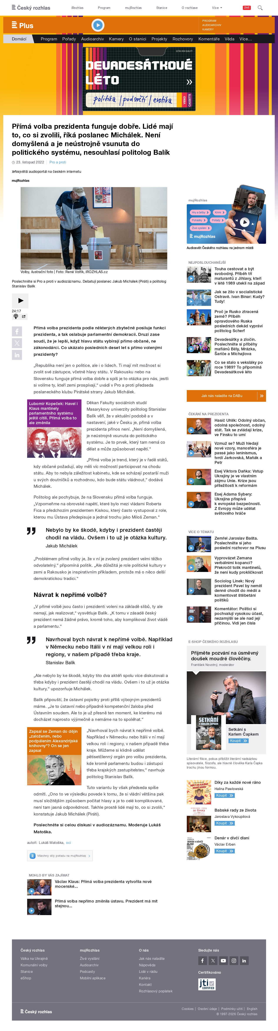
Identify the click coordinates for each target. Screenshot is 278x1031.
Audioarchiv (211, 25)
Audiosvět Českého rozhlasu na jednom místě (220, 248)
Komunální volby (34, 965)
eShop (26, 978)
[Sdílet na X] (17, 343)
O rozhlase (190, 8)
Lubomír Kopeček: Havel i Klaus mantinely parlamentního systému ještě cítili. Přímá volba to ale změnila (53, 413)
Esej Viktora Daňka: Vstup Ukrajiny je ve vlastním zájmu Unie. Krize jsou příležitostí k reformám (239, 478)
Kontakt (145, 985)
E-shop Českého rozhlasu (213, 642)
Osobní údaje (207, 1009)
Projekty (159, 38)
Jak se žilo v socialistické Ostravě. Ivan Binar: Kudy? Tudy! (240, 297)
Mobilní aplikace (93, 978)
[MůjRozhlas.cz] (20, 181)
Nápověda (147, 965)
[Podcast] (16, 317)
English (252, 1009)
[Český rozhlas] (31, 8)
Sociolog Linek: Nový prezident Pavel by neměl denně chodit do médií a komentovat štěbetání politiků (238, 590)
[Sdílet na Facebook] (17, 331)
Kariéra (144, 978)
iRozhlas (77, 8)
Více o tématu (201, 532)
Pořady (69, 38)
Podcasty (87, 972)
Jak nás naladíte (152, 959)
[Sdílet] (24, 317)
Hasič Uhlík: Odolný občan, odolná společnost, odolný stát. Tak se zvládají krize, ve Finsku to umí (240, 427)
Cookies (188, 1009)
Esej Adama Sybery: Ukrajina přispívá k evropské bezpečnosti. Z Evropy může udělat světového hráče (238, 504)
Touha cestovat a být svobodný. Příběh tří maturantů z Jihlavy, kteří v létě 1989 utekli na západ (240, 276)
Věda (229, 38)
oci (68, 843)
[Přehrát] (20, 300)
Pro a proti (58, 162)
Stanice (161, 8)
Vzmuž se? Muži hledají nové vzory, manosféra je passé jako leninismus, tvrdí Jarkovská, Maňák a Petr (238, 453)
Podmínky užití (232, 1009)
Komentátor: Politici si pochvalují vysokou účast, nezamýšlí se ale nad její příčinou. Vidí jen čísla (239, 615)
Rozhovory (183, 38)
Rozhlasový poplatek (155, 991)
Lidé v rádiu (148, 972)
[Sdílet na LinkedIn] (17, 355)
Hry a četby (198, 212)
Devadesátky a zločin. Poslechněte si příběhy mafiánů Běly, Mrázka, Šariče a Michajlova (236, 346)
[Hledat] (260, 8)
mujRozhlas (133, 8)
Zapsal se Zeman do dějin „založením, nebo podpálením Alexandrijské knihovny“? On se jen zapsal (53, 741)
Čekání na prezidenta (209, 414)
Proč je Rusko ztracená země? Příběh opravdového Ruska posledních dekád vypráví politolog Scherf (239, 321)
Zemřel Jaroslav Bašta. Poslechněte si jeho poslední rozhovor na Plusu (240, 543)
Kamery (208, 29)
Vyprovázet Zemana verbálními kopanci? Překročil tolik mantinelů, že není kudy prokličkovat (239, 565)
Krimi (218, 212)
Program (104, 8)
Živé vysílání (199, 228)
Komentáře (209, 38)
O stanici (137, 38)
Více (246, 38)
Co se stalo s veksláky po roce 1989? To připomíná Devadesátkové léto (239, 367)
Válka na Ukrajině (34, 959)
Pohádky (197, 220)
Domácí (19, 38)
